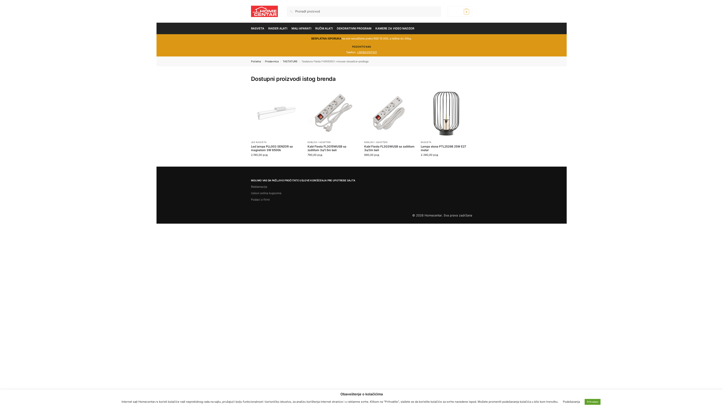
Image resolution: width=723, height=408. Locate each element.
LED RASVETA (259, 142)
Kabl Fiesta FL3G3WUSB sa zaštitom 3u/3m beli (389, 148)
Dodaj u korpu (276, 162)
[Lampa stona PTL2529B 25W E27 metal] (446, 113)
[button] (460, 11)
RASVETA (426, 142)
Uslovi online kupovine (266, 193)
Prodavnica (272, 61)
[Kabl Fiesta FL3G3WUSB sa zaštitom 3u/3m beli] (389, 113)
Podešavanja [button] (571, 401)
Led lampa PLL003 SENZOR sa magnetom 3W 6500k (272, 148)
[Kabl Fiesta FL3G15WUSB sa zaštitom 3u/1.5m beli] (333, 113)
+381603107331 (367, 52)
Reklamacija (259, 187)
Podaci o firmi (260, 199)
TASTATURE (290, 61)
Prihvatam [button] (592, 401)
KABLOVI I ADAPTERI (319, 142)
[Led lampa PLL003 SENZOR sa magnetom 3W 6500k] (276, 113)
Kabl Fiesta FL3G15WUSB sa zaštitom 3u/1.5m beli (327, 148)
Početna (256, 61)
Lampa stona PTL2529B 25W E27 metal (443, 148)
